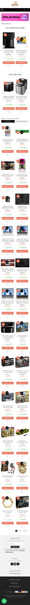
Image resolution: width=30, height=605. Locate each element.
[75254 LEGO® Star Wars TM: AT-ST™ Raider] (8, 467)
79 (24, 531)
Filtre (9, 121)
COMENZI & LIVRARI (14, 580)
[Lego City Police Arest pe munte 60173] (22, 327)
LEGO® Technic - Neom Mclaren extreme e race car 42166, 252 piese (7, 175)
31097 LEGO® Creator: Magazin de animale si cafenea (22, 407)
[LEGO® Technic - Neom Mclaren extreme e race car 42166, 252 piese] (8, 166)
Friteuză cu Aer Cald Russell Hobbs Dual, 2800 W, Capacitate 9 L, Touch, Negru (7, 337)
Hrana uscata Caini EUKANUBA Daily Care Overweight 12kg (8, 140)
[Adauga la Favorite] (9, 66)
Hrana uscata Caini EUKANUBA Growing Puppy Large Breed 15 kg (22, 175)
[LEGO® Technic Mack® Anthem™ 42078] (22, 502)
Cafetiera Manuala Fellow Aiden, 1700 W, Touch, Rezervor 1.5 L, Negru (9, 51)
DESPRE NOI (14, 583)
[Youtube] (15, 564)
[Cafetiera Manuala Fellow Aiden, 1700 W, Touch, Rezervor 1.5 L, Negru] (9, 40)
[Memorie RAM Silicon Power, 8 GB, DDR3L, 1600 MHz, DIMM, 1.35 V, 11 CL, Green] (22, 131)
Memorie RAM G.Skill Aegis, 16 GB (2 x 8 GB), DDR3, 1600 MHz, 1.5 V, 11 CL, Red (7, 270)
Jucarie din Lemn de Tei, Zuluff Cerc (22, 476)
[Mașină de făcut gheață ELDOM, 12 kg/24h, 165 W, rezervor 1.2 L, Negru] (9, 87)
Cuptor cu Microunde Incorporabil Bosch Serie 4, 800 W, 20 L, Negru (22, 270)
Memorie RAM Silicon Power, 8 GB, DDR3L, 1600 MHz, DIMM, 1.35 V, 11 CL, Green (22, 140)
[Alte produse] (15, 17)
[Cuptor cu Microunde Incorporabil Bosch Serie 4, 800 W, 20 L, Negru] (22, 262)
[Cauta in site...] (28, 9)
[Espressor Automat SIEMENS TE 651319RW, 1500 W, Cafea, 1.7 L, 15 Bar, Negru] (8, 199)
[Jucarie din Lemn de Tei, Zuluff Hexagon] (8, 502)
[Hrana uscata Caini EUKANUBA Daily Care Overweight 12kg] (8, 131)
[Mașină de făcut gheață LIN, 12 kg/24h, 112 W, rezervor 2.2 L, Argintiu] (21, 86)
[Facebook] (12, 564)
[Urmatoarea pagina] (27, 531)
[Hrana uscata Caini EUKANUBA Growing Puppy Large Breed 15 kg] (22, 166)
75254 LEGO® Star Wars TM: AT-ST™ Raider (7, 476)
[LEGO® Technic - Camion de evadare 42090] (8, 362)
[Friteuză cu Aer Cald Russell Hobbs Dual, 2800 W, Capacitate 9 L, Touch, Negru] (8, 327)
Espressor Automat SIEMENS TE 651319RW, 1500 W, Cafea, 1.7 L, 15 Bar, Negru (7, 207)
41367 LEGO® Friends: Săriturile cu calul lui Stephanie (7, 442)
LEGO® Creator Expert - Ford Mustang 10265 (7, 406)
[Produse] (2, 10)
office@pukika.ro (16, 573)
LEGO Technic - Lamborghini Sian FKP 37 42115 (22, 442)
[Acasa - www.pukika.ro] (15, 4)
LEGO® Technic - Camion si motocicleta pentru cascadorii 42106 (22, 372)
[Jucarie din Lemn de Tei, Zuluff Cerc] (22, 467)
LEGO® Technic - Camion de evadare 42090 (8, 371)
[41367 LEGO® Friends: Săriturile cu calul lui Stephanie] (8, 432)
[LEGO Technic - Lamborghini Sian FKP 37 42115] (22, 432)
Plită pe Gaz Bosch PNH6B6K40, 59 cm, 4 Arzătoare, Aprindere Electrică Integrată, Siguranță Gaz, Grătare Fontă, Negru (22, 207)
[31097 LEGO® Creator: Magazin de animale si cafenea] (22, 397)
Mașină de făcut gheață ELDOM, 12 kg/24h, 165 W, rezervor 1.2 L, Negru (8, 97)
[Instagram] (18, 564)
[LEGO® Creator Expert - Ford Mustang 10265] (8, 397)
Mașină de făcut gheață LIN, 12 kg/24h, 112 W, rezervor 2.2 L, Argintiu (21, 97)
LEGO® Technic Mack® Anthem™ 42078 (22, 511)
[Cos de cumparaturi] (24, 9)
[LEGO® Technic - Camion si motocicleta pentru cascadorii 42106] (22, 362)
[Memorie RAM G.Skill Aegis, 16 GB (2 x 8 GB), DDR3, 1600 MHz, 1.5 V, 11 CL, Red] (8, 262)
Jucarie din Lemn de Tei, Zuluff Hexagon (7, 511)
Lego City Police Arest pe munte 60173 (22, 336)
